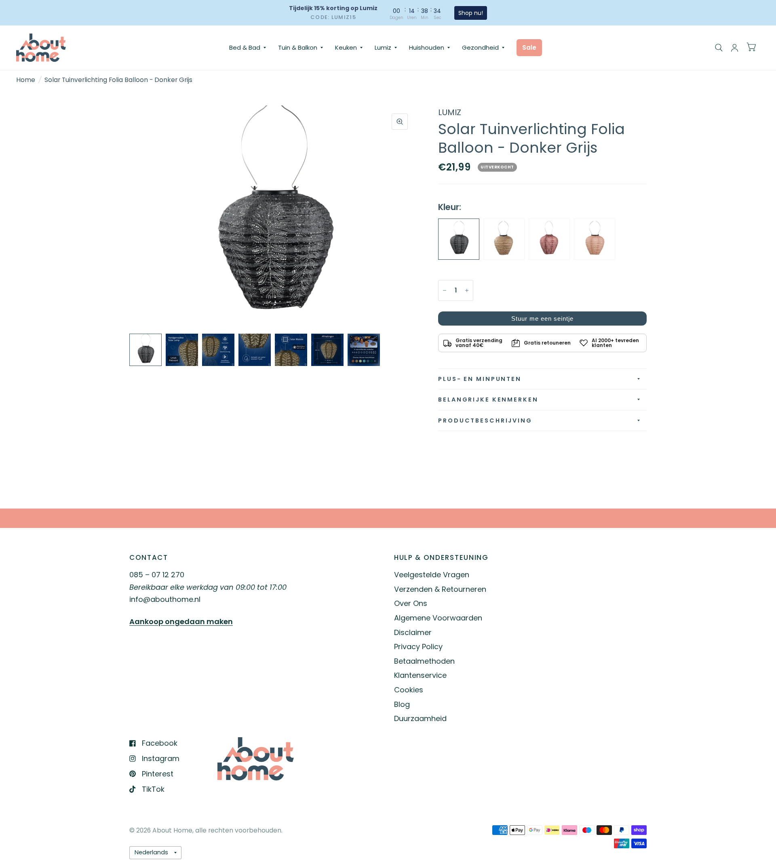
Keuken (346, 47)
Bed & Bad (244, 47)
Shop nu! (470, 13)
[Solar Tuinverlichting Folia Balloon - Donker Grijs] (458, 239)
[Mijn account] (734, 47)
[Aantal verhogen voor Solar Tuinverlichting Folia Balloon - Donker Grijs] (467, 290)
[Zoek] (719, 47)
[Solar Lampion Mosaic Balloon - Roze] (594, 239)
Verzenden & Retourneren (440, 589)
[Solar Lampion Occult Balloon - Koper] (549, 239)
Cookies (408, 690)
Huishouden (426, 47)
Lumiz (383, 47)
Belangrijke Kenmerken (488, 399)
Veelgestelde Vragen (431, 575)
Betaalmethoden (424, 661)
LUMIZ (449, 112)
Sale (529, 47)
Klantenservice (420, 675)
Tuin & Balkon (297, 47)
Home (25, 80)
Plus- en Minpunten (479, 379)
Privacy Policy (418, 646)
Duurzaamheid (420, 718)
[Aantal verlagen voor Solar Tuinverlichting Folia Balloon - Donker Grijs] (445, 290)
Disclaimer (413, 632)
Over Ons (410, 603)
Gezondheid (480, 47)
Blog (402, 704)
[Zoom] (400, 122)
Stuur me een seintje (542, 318)
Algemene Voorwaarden (438, 618)
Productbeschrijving (485, 420)
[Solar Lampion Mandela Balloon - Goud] (504, 239)
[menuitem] (247, 47)
